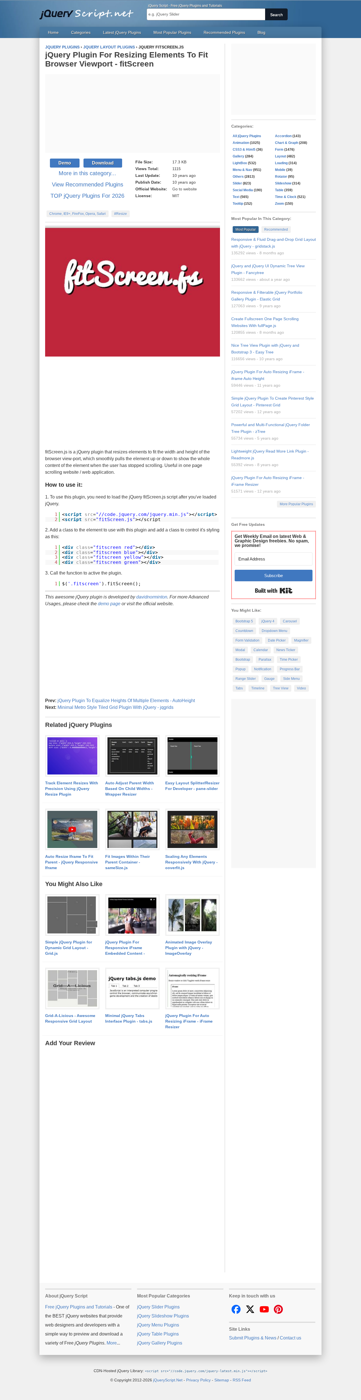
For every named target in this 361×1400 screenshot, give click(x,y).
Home (53, 32)
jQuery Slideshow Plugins (163, 1316)
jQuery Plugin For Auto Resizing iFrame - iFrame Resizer (189, 1021)
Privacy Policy (198, 1380)
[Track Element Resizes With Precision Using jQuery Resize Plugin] (72, 756)
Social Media (243, 190)
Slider (237, 183)
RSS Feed (242, 1380)
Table (279, 190)
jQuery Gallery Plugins (159, 1343)
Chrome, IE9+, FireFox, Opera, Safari (77, 214)
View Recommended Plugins (87, 184)
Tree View (281, 688)
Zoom (279, 204)
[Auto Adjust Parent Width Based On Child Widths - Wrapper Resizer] (132, 756)
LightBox (240, 163)
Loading (281, 163)
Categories (81, 32)
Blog (261, 32)
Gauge (269, 679)
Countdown (244, 631)
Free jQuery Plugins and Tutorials (88, 11)
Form (279, 150)
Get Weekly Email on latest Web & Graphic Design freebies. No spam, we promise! (272, 541)
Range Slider (245, 679)
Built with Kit (273, 591)
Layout (280, 156)
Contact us (290, 1338)
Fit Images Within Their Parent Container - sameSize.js (127, 862)
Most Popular (245, 230)
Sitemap (221, 1380)
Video (301, 688)
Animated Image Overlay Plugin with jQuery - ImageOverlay (188, 948)
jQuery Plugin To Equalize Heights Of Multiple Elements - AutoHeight (126, 700)
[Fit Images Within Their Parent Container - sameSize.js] (132, 830)
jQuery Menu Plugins (158, 1325)
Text (236, 197)
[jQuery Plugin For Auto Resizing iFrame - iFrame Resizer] (192, 989)
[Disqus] (132, 1118)
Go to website (184, 189)
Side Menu (291, 679)
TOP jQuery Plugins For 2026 (87, 196)
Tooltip (238, 204)
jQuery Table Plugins (158, 1334)
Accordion (283, 136)
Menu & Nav (242, 170)
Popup (240, 669)
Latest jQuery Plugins (122, 32)
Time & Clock (285, 197)
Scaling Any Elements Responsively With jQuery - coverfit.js (191, 862)
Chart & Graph (286, 143)
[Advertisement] (132, 113)
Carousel (290, 621)
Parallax (265, 660)
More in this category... (87, 173)
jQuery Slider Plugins (158, 1307)
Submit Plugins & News (252, 1338)
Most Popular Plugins (172, 32)
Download (103, 163)
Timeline (258, 688)
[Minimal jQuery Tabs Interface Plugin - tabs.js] (132, 989)
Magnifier (301, 640)
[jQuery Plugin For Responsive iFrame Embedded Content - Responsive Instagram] (132, 915)
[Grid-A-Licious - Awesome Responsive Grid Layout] (72, 989)
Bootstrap (242, 660)
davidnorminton (151, 597)
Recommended (276, 230)
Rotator (281, 177)
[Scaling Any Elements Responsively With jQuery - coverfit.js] (192, 830)
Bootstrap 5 (244, 621)
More (112, 1343)
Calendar (261, 650)
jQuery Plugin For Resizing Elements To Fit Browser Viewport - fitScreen (126, 59)
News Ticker (285, 650)
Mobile (280, 170)
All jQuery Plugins (247, 136)
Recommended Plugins (224, 32)
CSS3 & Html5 (244, 150)
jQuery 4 (267, 621)
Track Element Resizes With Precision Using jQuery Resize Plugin (71, 788)
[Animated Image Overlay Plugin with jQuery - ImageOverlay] (192, 915)
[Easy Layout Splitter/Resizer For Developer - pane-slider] (192, 756)
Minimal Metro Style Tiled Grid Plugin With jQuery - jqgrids (115, 707)
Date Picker (277, 640)
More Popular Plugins (296, 504)
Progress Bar (290, 669)
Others (238, 177)
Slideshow (283, 183)
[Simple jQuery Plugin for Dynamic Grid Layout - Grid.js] (72, 915)
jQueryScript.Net (167, 1380)
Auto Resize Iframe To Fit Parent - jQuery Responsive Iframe (71, 862)
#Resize (120, 214)
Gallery (238, 156)
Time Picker (289, 660)
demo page (109, 603)
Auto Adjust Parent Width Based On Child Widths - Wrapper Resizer (129, 788)
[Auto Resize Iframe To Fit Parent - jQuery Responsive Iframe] (72, 830)
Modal (240, 650)
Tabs (239, 688)
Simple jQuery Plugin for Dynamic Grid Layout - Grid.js (68, 948)
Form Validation (247, 640)
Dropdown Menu (274, 631)
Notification (262, 669)
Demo (64, 163)
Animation (241, 143)
